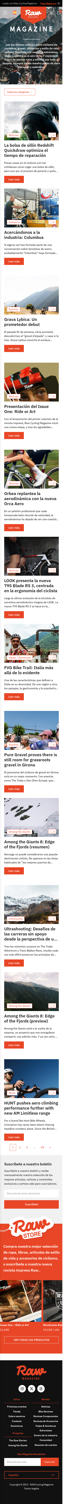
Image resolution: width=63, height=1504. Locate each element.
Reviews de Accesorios (45, 1421)
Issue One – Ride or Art (14, 1325)
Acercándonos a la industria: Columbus (24, 234)
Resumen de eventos (46, 1445)
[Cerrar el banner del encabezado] (59, 3)
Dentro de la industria (45, 1435)
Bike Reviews (45, 1411)
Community (16, 918)
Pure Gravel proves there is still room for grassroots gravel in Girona (30, 760)
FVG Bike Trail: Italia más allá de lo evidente (28, 670)
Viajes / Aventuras (20, 657)
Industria (14, 222)
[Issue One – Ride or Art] (20, 1301)
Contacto (17, 1421)
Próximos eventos (17, 1406)
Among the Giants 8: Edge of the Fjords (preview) (29, 1018)
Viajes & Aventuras (45, 1425)
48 (42, 1147)
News (12, 1093)
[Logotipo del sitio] (33, 15)
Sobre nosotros (16, 1416)
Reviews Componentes (45, 1416)
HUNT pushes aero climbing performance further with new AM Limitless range (31, 1108)
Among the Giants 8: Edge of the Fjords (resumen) (29, 844)
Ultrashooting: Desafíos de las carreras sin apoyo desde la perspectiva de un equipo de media (30, 936)
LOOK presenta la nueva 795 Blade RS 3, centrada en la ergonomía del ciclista (30, 585)
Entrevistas (46, 1430)
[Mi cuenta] (52, 12)
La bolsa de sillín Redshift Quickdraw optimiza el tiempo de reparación (29, 150)
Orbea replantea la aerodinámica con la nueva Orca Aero (30, 498)
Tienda (16, 1411)
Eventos (13, 309)
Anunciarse (17, 1425)
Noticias (14, 135)
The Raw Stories (18, 1440)
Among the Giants (19, 831)
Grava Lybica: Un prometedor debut (22, 321)
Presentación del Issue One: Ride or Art (26, 409)
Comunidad (46, 1440)
